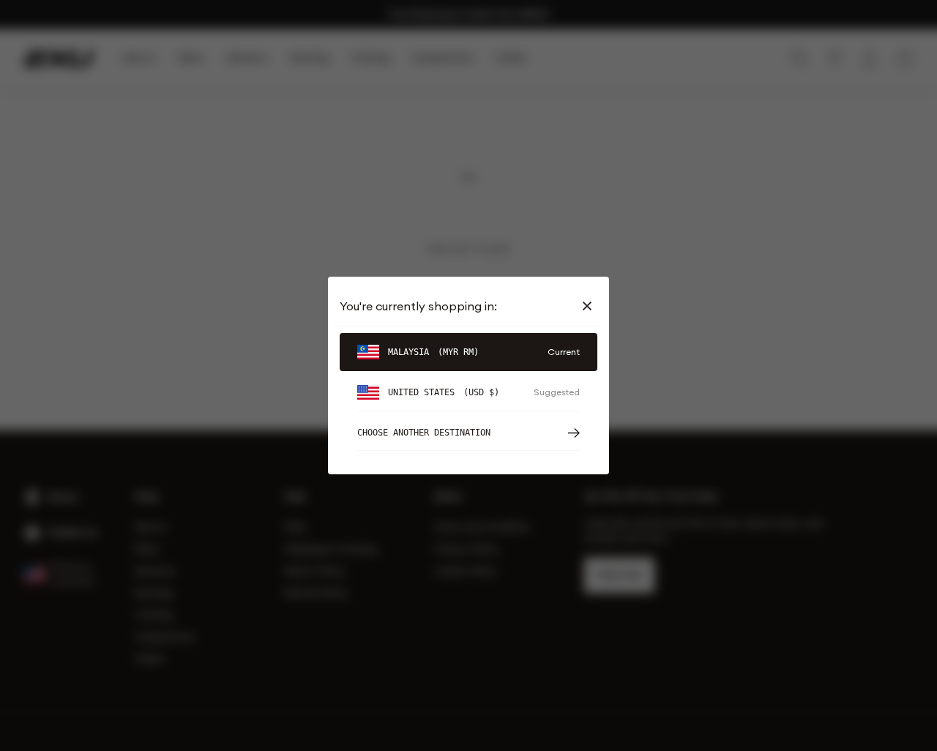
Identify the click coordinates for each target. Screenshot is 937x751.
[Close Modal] (590, 306)
